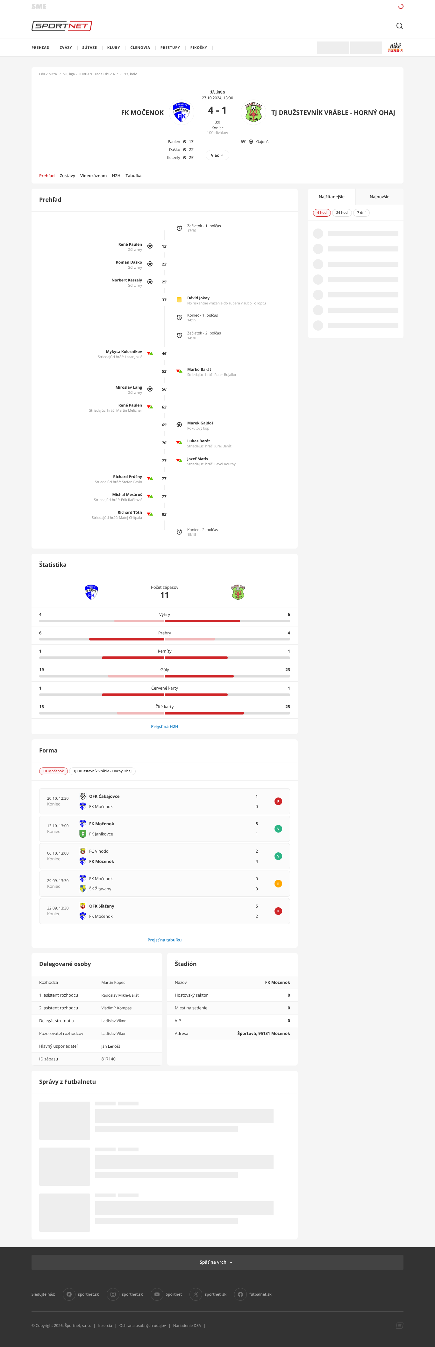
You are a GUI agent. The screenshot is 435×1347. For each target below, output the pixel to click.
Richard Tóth (130, 512)
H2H (116, 175)
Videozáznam (93, 175)
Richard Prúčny (127, 476)
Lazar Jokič (133, 357)
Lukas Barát (198, 441)
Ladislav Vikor (113, 1020)
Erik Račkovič (131, 500)
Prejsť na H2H (164, 726)
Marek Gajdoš (200, 423)
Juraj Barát (223, 446)
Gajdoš (262, 141)
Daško (174, 149)
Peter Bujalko (225, 374)
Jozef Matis (197, 458)
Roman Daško (129, 262)
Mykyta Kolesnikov (124, 351)
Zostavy (67, 175)
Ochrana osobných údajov (142, 1325)
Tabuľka (133, 175)
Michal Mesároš (127, 494)
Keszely (173, 157)
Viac (215, 155)
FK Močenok (142, 112)
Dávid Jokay (198, 298)
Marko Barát (199, 369)
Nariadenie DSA (187, 1325)
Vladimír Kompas (116, 1008)
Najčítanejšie (332, 196)
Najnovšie (379, 196)
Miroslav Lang (129, 387)
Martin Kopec (113, 982)
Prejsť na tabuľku (164, 940)
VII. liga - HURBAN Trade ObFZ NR (90, 74)
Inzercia (105, 1325)
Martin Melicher (129, 410)
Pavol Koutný (225, 464)
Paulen (174, 141)
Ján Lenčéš (110, 1046)
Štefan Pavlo (132, 482)
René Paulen (130, 244)
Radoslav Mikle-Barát (120, 995)
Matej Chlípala (130, 517)
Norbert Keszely (127, 280)
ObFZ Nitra (48, 74)
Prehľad (47, 175)
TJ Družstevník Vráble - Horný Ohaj (333, 112)
